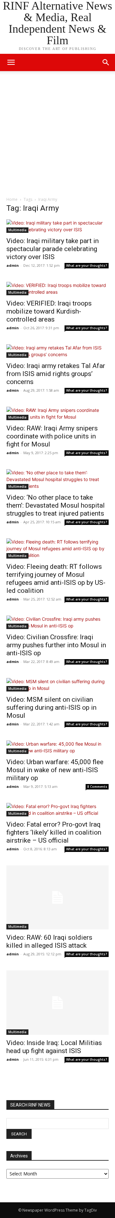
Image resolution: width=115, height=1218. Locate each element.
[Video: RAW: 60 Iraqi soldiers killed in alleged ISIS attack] (57, 897)
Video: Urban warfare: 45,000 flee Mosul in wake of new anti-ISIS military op (54, 770)
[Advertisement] (57, 135)
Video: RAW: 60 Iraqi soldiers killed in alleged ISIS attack (49, 941)
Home (12, 199)
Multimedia (17, 230)
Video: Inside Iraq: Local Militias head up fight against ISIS (54, 1047)
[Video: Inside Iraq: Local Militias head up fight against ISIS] (57, 1002)
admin (12, 265)
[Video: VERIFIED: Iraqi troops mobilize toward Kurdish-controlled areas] (57, 288)
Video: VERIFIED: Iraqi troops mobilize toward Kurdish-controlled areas (49, 311)
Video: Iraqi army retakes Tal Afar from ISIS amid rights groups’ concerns (55, 374)
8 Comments (97, 786)
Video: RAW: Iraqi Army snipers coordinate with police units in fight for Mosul (52, 436)
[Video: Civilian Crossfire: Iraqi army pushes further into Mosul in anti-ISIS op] (57, 622)
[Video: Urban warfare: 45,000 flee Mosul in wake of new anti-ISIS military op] (57, 747)
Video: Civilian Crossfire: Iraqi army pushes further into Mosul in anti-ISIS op (56, 645)
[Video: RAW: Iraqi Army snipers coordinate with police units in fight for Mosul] (57, 413)
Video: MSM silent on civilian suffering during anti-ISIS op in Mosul (51, 707)
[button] (106, 62)
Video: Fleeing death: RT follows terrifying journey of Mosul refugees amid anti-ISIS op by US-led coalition (55, 578)
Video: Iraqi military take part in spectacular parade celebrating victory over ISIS (52, 249)
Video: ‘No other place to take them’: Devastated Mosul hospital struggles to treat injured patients (55, 505)
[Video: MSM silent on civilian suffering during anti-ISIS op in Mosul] (57, 684)
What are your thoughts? (86, 265)
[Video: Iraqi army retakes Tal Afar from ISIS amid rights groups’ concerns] (57, 351)
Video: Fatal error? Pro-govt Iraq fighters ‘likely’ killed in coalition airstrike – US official (53, 832)
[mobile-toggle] (11, 62)
